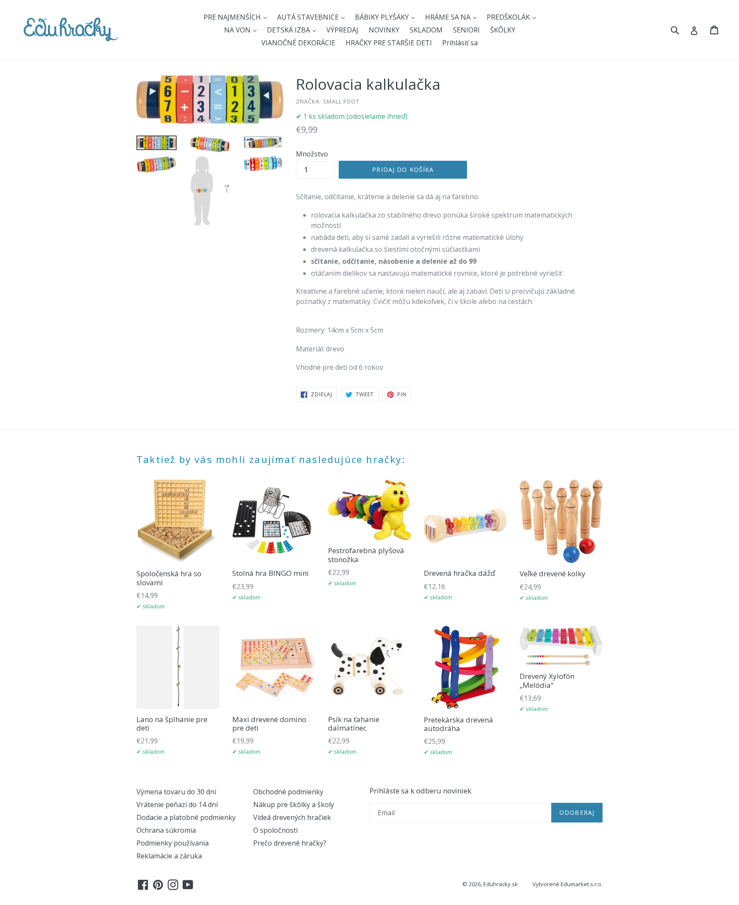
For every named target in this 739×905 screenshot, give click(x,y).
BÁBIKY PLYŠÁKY (383, 17)
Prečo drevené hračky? (289, 843)
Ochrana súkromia (166, 830)
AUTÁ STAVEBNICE (308, 17)
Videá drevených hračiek (292, 817)
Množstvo (312, 154)
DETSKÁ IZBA (289, 30)
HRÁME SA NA (448, 17)
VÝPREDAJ (342, 30)
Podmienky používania (172, 843)
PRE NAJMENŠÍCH (233, 17)
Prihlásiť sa (460, 42)
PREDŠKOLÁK (509, 17)
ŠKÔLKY (502, 30)
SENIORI (466, 30)
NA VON (238, 30)
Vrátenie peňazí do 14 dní (177, 804)
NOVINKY (384, 30)
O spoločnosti (275, 830)
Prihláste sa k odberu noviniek (420, 791)
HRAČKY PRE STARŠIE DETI (389, 42)
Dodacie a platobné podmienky (186, 817)
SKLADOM (426, 30)
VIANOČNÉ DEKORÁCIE (298, 42)
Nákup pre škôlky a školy (293, 804)
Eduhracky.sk (500, 884)
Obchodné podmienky (288, 791)
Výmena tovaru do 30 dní (176, 791)
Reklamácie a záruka (169, 856)
